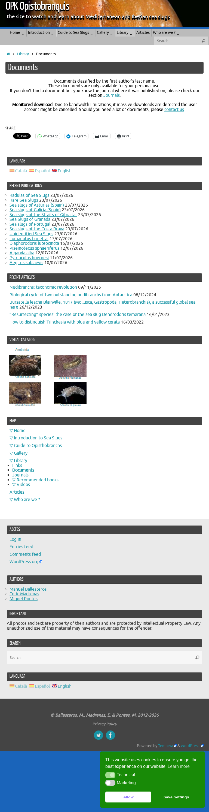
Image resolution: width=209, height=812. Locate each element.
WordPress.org (24, 562)
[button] (110, 775)
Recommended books (38, 480)
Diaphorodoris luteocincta (34, 243)
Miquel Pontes (24, 599)
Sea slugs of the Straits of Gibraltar (43, 215)
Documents (23, 470)
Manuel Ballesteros (28, 589)
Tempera (165, 745)
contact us (174, 109)
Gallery (20, 453)
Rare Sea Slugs (24, 200)
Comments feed (25, 554)
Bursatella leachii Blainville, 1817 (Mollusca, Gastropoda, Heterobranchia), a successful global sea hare (102, 305)
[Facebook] (110, 735)
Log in (15, 539)
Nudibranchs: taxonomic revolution (43, 287)
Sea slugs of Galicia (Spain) (35, 210)
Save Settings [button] (176, 797)
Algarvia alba (22, 253)
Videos (23, 484)
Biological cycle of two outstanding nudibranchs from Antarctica (71, 295)
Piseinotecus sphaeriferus (34, 248)
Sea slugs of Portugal (30, 224)
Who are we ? (27, 499)
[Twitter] (98, 735)
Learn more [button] (179, 766)
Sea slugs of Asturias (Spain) (37, 205)
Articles (17, 492)
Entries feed (21, 547)
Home (20, 430)
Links (17, 465)
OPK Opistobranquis (37, 6)
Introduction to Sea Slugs (38, 438)
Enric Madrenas (24, 594)
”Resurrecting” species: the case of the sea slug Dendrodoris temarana (78, 314)
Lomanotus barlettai (29, 239)
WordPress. (190, 745)
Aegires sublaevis (26, 262)
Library (23, 54)
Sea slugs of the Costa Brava (37, 229)
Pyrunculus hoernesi (29, 258)
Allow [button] (128, 797)
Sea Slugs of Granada (30, 219)
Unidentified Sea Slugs (31, 234)
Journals (111, 95)
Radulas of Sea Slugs (29, 195)
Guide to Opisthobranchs (38, 445)
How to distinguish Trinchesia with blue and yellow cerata (65, 322)
